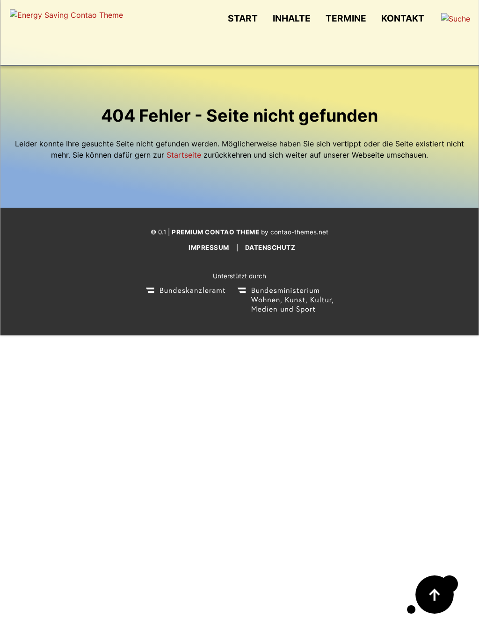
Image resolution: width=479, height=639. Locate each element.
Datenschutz (270, 247)
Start (243, 18)
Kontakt (402, 18)
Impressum (209, 247)
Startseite (184, 155)
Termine (346, 18)
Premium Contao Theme (215, 232)
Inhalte (292, 18)
